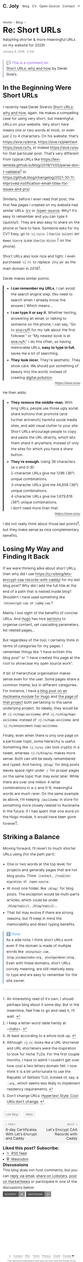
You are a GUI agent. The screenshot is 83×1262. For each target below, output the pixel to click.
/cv (28, 210)
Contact (18, 1255)
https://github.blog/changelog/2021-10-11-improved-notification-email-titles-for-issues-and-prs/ (39, 183)
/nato (13, 1029)
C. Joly (11, 6)
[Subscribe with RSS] (79, 6)
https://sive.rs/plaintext (57, 142)
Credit (56, 1255)
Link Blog (12, 1114)
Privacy (46, 1255)
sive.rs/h (18, 341)
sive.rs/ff (23, 330)
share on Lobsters (51, 1176)
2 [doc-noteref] (58, 239)
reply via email (22, 1176)
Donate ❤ (68, 1255)
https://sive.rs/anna (19, 142)
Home (7, 22)
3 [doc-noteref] (39, 267)
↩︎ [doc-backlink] (18, 1016)
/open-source (47, 210)
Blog (19, 22)
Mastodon (19, 1159)
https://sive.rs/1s (17, 147)
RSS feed (18, 1153)
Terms (36, 1255)
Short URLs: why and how (28, 68)
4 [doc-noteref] (78, 522)
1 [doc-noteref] (21, 170)
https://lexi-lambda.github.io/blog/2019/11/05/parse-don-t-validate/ (41, 165)
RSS (27, 1255)
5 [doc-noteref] (16, 822)
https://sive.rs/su (64, 147)
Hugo (26, 619)
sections (54, 619)
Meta (29, 1114)
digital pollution (39, 377)
